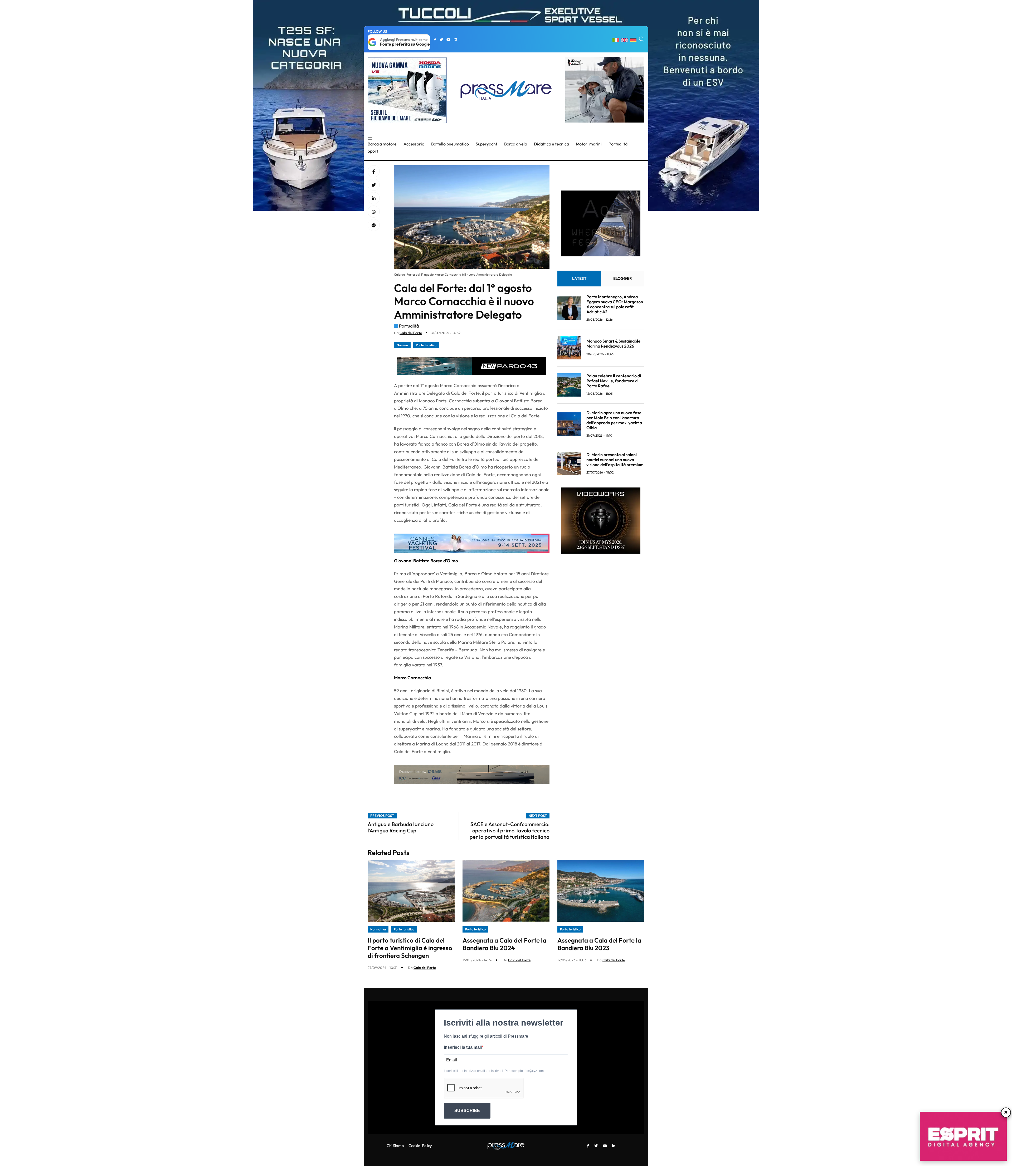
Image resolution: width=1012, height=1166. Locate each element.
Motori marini (589, 144)
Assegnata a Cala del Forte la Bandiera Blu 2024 (504, 944)
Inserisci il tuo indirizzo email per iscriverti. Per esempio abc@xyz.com (494, 1071)
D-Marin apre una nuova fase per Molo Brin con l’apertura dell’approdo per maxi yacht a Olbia (614, 420)
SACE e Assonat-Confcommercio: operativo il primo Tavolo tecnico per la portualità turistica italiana (509, 830)
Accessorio (413, 144)
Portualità (618, 144)
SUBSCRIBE (467, 1110)
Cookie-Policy (420, 1145)
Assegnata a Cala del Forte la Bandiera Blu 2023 (599, 944)
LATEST (579, 278)
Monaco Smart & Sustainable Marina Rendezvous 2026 (613, 343)
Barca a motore (382, 144)
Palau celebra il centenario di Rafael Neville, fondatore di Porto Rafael (613, 380)
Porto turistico (426, 345)
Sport (373, 151)
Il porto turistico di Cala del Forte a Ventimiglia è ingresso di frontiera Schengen (410, 947)
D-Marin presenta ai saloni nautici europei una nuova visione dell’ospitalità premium (615, 459)
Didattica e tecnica (551, 144)
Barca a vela (515, 144)
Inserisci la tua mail (463, 1047)
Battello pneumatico (450, 144)
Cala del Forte (411, 333)
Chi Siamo (395, 1145)
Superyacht (486, 144)
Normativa (378, 929)
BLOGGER (622, 278)
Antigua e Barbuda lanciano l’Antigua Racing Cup (401, 827)
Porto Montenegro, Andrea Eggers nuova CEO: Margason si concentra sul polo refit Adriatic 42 (614, 304)
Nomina (402, 345)
